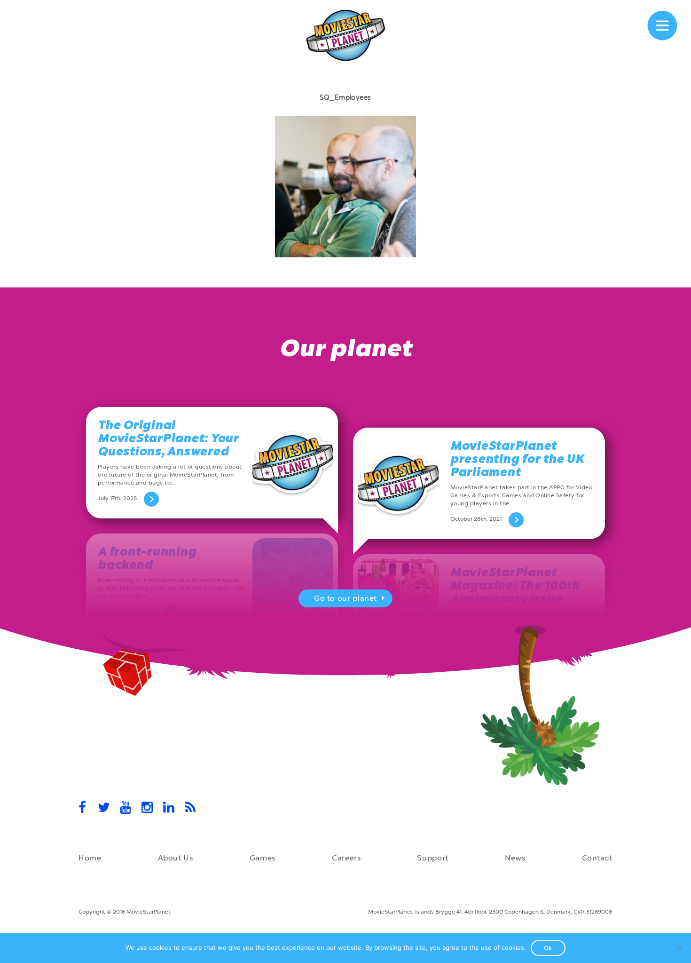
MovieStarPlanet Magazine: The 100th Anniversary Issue (515, 585)
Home (90, 857)
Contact (597, 857)
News (515, 857)
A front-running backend (147, 558)
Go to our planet (345, 598)
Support (432, 857)
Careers (346, 857)
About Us (175, 857)
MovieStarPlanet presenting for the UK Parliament (517, 459)
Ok (548, 948)
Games (262, 857)
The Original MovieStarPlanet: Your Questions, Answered (168, 438)
